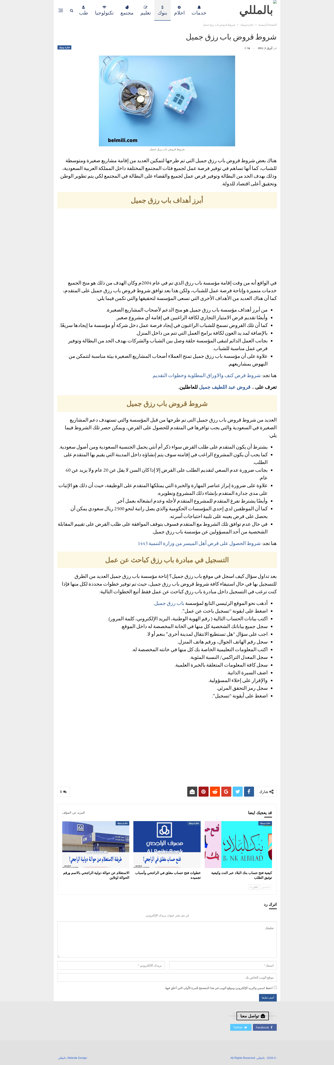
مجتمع (127, 13)
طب (83, 13)
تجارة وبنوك (64, 47)
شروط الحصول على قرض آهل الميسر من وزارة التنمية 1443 (199, 543)
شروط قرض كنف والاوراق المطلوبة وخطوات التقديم (207, 375)
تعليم (145, 13)
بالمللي (62, 1058)
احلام (179, 13)
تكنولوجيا (104, 13)
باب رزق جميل (169, 603)
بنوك (162, 13)
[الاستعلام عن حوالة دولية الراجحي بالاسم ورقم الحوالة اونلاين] (96, 844)
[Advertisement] (167, 244)
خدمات (199, 13)
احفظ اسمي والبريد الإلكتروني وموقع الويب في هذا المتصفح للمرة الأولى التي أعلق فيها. (219, 988)
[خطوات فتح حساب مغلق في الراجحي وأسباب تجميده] (167, 844)
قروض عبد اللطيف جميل (225, 387)
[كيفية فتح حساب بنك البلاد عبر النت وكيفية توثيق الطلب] (238, 844)
